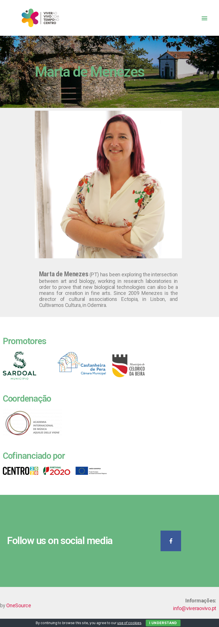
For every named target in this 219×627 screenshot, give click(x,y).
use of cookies (129, 623)
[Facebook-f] (171, 541)
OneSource (18, 605)
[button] (204, 18)
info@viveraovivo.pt (194, 608)
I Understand (163, 623)
